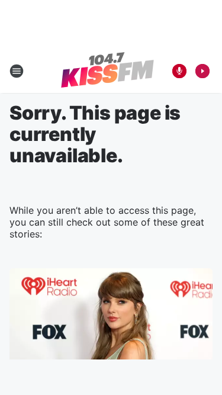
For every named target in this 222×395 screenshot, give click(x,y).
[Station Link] (107, 71)
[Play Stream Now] (202, 71)
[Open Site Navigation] (16, 71)
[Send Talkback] (179, 71)
